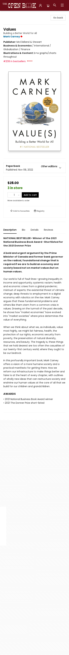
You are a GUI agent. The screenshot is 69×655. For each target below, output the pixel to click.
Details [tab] (35, 229)
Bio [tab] (23, 229)
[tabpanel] (34, 324)
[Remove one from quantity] (10, 195)
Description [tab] (10, 229)
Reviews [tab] (48, 229)
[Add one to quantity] (19, 195)
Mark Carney (11, 36)
